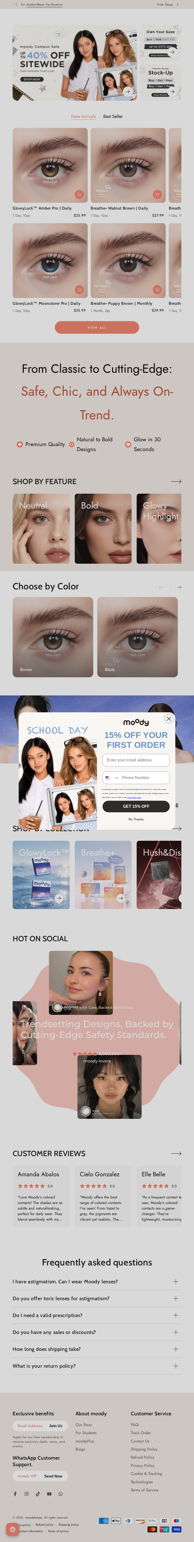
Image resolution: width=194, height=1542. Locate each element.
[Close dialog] (168, 718)
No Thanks (136, 819)
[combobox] (111, 778)
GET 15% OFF (136, 806)
